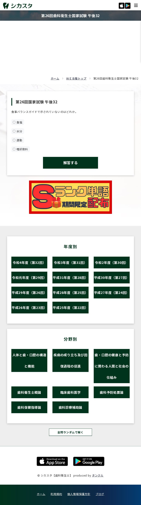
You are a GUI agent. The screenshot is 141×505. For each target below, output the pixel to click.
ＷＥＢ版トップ (76, 78)
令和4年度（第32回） (29, 262)
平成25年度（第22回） (70, 307)
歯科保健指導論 (29, 407)
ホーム (55, 78)
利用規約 (56, 494)
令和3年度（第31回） (70, 262)
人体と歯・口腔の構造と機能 (29, 360)
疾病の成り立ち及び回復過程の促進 (70, 360)
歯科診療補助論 (71, 407)
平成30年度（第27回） (111, 277)
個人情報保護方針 (78, 494)
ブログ (100, 494)
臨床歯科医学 (70, 392)
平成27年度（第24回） (111, 292)
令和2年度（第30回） (111, 262)
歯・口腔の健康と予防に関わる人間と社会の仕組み (112, 366)
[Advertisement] (70, 50)
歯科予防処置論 (112, 392)
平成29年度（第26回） (29, 292)
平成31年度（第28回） (70, 277)
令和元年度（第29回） (29, 277)
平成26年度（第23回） (29, 307)
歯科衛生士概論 (29, 392)
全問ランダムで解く (70, 432)
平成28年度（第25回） (70, 292)
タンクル (98, 475)
